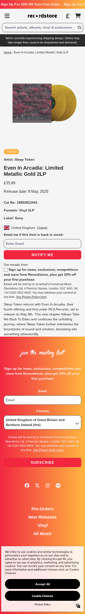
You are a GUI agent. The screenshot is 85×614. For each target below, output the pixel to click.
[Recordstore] (42, 15)
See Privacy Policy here (31, 297)
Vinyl (43, 525)
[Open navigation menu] (7, 16)
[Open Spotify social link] (58, 485)
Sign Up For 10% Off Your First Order (30, 4)
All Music (42, 533)
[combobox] (42, 27)
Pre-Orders (42, 509)
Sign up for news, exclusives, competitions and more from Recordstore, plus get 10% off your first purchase (41, 274)
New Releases (42, 517)
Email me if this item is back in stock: (34, 234)
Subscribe (42, 462)
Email (42, 391)
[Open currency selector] (67, 16)
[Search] (79, 27)
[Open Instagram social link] (47, 485)
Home (8, 52)
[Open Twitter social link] (37, 485)
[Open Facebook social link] (27, 485)
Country (42, 411)
